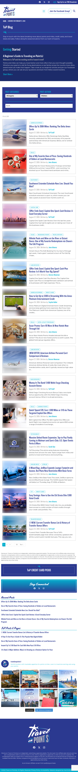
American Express (36, 123)
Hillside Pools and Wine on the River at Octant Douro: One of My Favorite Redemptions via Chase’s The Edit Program (50, 241)
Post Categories (12, 92)
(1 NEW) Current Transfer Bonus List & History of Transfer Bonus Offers (25, 632)
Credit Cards (50, 292)
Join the (60, 11)
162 (17, 544)
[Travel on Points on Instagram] (49, 2)
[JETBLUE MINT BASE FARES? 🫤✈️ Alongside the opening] (29, 679)
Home (4, 21)
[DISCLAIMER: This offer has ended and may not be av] (68, 698)
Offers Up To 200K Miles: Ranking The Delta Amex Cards (19, 602)
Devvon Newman (54, 275)
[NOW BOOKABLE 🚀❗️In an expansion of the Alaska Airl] (29, 698)
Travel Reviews (57, 234)
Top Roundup (35, 434)
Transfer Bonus (36, 519)
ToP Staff (51, 133)
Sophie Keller (53, 302)
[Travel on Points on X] (44, 2)
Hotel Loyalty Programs (46, 322)
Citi (32, 491)
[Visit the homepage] (39, 733)
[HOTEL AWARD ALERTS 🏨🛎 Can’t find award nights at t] (10, 679)
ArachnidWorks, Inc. (70, 770)
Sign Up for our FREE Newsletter (67, 2)
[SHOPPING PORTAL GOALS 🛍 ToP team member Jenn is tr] (48, 679)
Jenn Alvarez (52, 162)
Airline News (35, 464)
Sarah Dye (52, 447)
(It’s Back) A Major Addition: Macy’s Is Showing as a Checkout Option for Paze (27, 650)
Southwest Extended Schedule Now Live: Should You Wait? (20, 610)
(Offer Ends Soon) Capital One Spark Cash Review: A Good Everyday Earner (25, 615)
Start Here (7, 74)
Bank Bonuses (35, 379)
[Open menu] (44, 11)
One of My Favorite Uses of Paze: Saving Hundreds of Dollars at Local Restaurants (28, 606)
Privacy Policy (35, 770)
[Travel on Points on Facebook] (40, 2)
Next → (22, 544)
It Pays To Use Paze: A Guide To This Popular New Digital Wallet (21, 637)
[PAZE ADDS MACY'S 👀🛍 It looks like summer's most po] (48, 698)
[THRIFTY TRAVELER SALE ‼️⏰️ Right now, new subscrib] (68, 679)
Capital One (34, 207)
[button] (74, 11)
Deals (32, 152)
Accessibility (45, 770)
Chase (33, 234)
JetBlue (44, 464)
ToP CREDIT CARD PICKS (39, 570)
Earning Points (43, 406)
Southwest (34, 180)
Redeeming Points (43, 234)
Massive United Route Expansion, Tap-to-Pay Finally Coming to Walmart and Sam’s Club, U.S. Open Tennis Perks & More (51, 440)
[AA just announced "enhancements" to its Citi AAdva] (10, 698)
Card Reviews (35, 265)
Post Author (45, 92)
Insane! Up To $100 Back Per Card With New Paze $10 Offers (21, 645)
